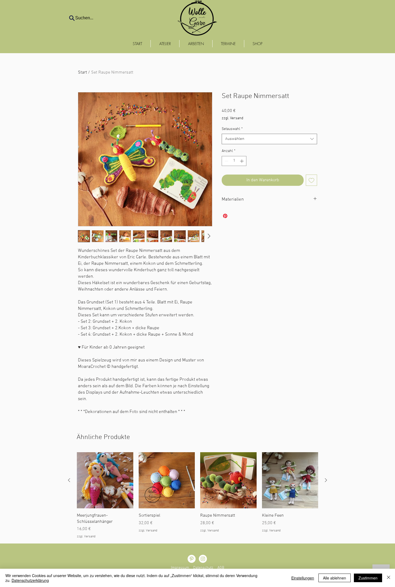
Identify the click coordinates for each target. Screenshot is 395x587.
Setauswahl (232, 129)
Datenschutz (203, 568)
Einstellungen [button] (302, 578)
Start (82, 72)
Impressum (180, 568)
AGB (220, 568)
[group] (197, 495)
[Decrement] (225, 161)
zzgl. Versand (232, 118)
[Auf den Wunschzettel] (311, 180)
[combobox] (269, 139)
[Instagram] (203, 559)
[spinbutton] (234, 161)
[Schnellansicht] (105, 480)
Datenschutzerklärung (30, 580)
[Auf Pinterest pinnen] (225, 216)
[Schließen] (388, 578)
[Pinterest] (192, 559)
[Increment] (242, 161)
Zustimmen (368, 578)
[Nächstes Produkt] (326, 480)
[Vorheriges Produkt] (69, 480)
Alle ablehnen (334, 578)
